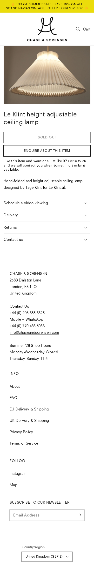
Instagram (18, 473)
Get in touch (77, 161)
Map (13, 485)
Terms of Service (24, 443)
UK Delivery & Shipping (29, 420)
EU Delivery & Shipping (29, 409)
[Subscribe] (79, 515)
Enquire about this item (47, 150)
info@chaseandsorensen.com (34, 332)
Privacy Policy (21, 432)
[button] (5, 29)
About (15, 386)
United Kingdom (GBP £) (44, 556)
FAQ (13, 397)
